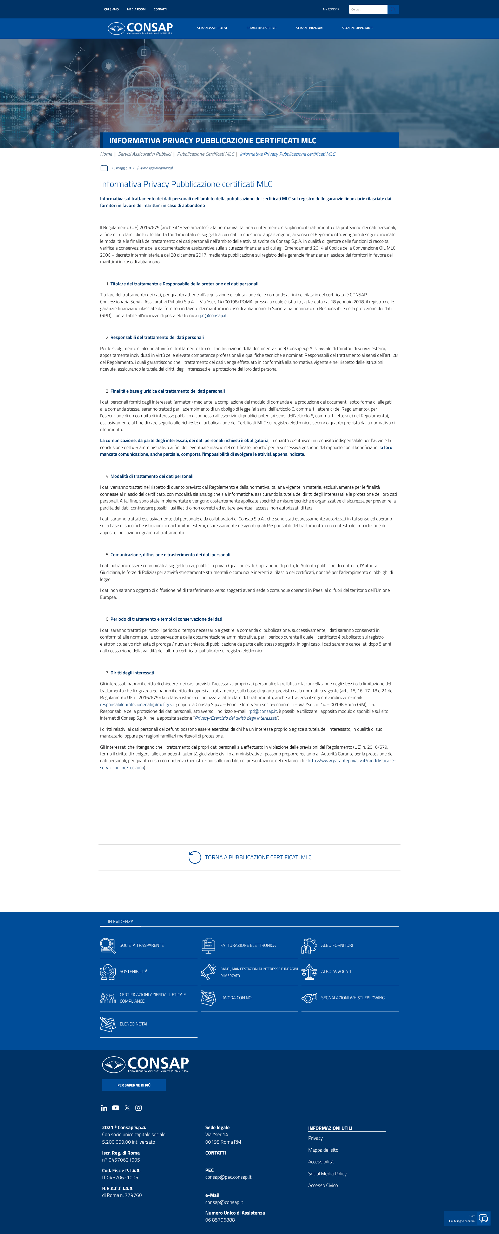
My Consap (331, 9)
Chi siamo (111, 9)
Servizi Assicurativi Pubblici (144, 153)
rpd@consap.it (212, 315)
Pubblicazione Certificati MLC (205, 153)
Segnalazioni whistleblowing (353, 997)
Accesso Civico (323, 1185)
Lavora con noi (236, 997)
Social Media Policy (327, 1173)
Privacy (315, 1138)
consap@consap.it (224, 1202)
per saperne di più (133, 1085)
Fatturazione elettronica (248, 945)
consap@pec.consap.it (228, 1177)
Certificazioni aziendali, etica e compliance (153, 997)
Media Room (136, 9)
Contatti (160, 9)
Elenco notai (133, 1024)
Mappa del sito (323, 1149)
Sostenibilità (133, 971)
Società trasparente (142, 945)
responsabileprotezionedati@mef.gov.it (138, 704)
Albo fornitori (337, 945)
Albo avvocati (336, 971)
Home (106, 153)
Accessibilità (320, 1161)
